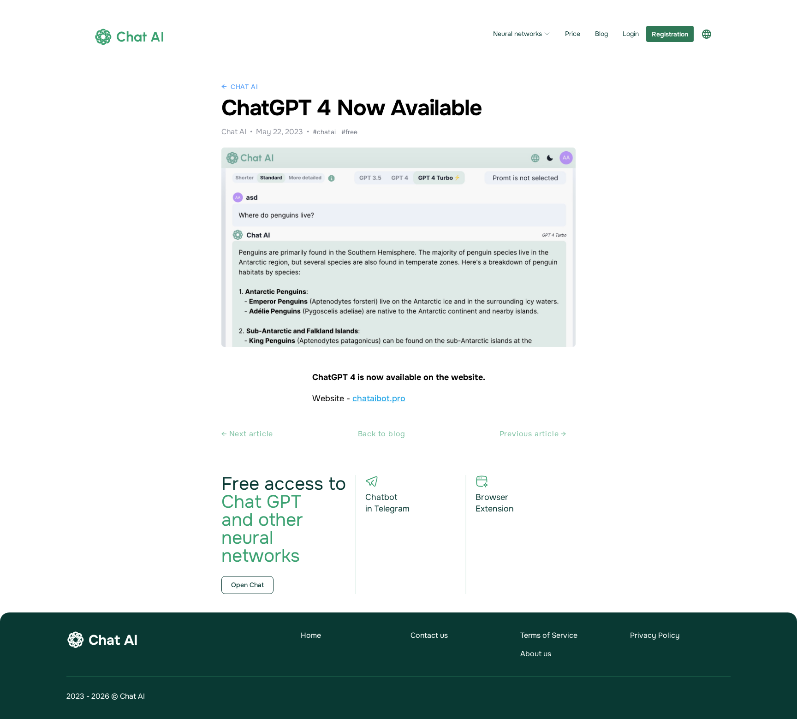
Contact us (429, 635)
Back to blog (382, 433)
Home (311, 635)
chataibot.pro (378, 398)
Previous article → (533, 433)
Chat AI (244, 87)
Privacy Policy (655, 635)
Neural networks (517, 34)
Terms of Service (548, 635)
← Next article (247, 433)
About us (535, 654)
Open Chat (247, 585)
